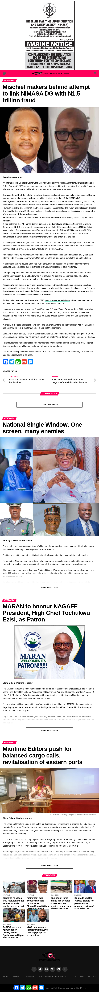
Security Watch (45, 977)
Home (6, 977)
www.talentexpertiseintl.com (57, 300)
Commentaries (62, 977)
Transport (16, 977)
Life (74, 977)
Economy (29, 977)
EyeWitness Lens (87, 977)
